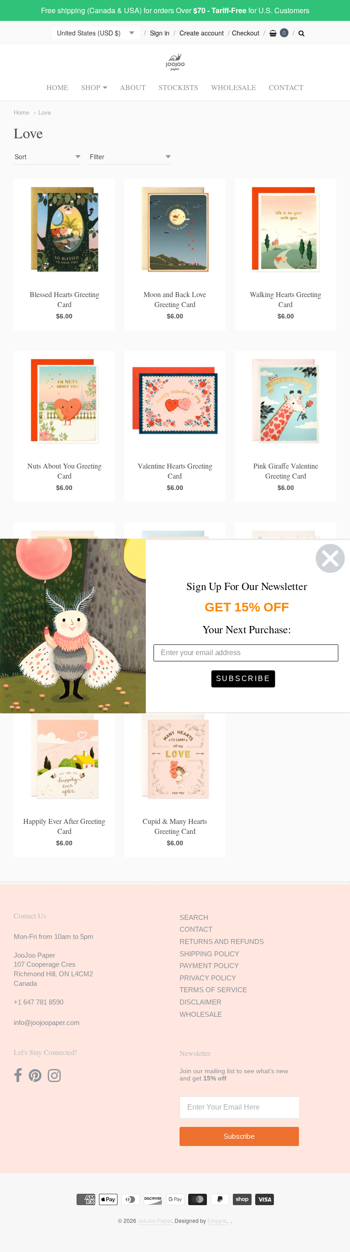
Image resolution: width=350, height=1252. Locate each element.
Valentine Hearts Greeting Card (175, 470)
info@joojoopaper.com (47, 1022)
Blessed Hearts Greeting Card (64, 299)
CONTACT (286, 87)
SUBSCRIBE (243, 678)
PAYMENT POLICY (209, 965)
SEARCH (194, 917)
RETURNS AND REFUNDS (222, 941)
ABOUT (133, 87)
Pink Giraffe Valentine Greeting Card (285, 470)
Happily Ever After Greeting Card (64, 826)
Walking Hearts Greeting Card (285, 299)
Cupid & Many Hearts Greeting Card (175, 826)
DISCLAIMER (200, 1002)
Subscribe (239, 1136)
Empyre (216, 1220)
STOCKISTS (178, 87)
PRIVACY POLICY (208, 978)
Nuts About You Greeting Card (64, 470)
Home (21, 112)
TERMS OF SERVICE (213, 990)
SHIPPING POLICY (209, 954)
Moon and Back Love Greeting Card (175, 299)
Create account (202, 32)
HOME (57, 87)
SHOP (90, 87)
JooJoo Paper (155, 1220)
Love (44, 112)
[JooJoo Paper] (175, 65)
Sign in (160, 32)
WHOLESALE (233, 87)
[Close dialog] (330, 558)
